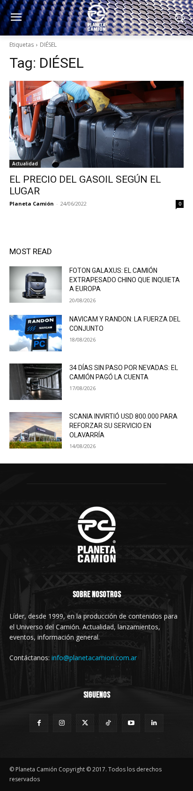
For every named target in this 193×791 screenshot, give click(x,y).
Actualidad (25, 163)
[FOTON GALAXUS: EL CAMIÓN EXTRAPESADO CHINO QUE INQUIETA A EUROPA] (35, 284)
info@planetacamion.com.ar (94, 657)
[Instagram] (62, 723)
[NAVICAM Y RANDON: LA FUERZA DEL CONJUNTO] (35, 333)
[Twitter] (85, 723)
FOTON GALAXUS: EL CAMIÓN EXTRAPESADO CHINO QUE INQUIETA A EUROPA (124, 279)
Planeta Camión (31, 203)
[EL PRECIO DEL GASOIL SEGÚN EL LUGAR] (96, 124)
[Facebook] (39, 723)
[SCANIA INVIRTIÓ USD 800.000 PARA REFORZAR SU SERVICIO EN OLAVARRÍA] (35, 430)
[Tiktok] (108, 723)
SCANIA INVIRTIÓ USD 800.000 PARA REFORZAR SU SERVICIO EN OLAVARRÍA (123, 425)
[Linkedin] (154, 723)
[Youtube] (131, 723)
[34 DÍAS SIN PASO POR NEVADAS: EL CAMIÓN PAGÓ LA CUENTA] (35, 381)
